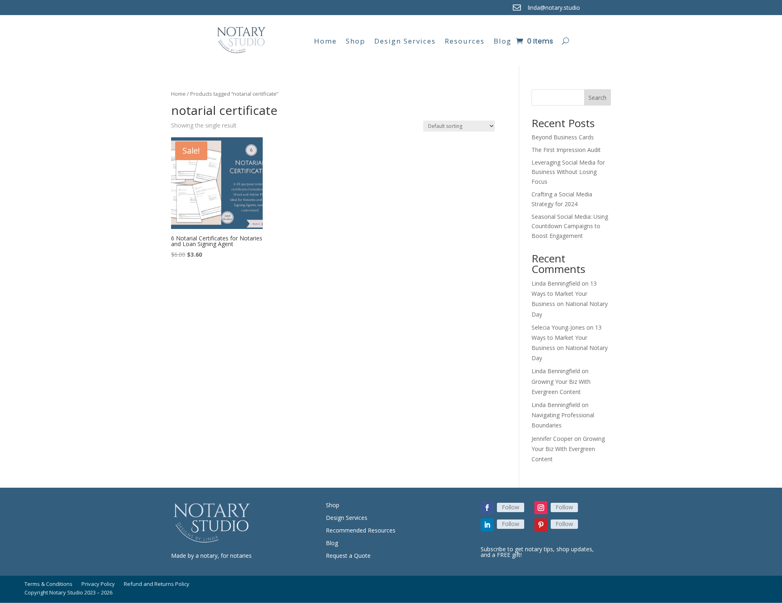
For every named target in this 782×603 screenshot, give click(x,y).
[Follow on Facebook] (487, 507)
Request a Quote (348, 555)
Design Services (405, 41)
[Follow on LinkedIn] (487, 524)
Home (325, 41)
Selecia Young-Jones (558, 327)
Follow (510, 507)
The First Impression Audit (566, 150)
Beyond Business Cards (563, 137)
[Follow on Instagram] (540, 507)
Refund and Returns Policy (156, 584)
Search (597, 97)
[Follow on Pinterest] (540, 524)
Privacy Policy (98, 584)
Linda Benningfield (556, 283)
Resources (465, 41)
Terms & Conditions (48, 584)
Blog (503, 41)
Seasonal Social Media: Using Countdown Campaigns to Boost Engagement (570, 226)
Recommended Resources (360, 530)
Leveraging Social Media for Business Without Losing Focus (568, 172)
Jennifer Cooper (552, 438)
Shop (355, 41)
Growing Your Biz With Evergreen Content (568, 449)
